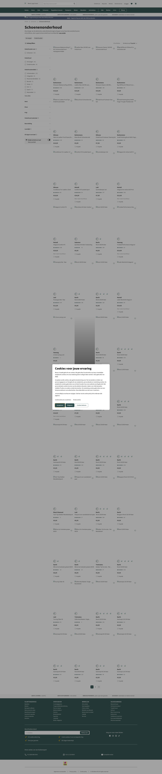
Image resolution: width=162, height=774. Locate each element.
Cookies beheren (81, 405)
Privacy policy (77, 400)
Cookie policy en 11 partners (63, 400)
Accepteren (60, 405)
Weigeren (70, 405)
